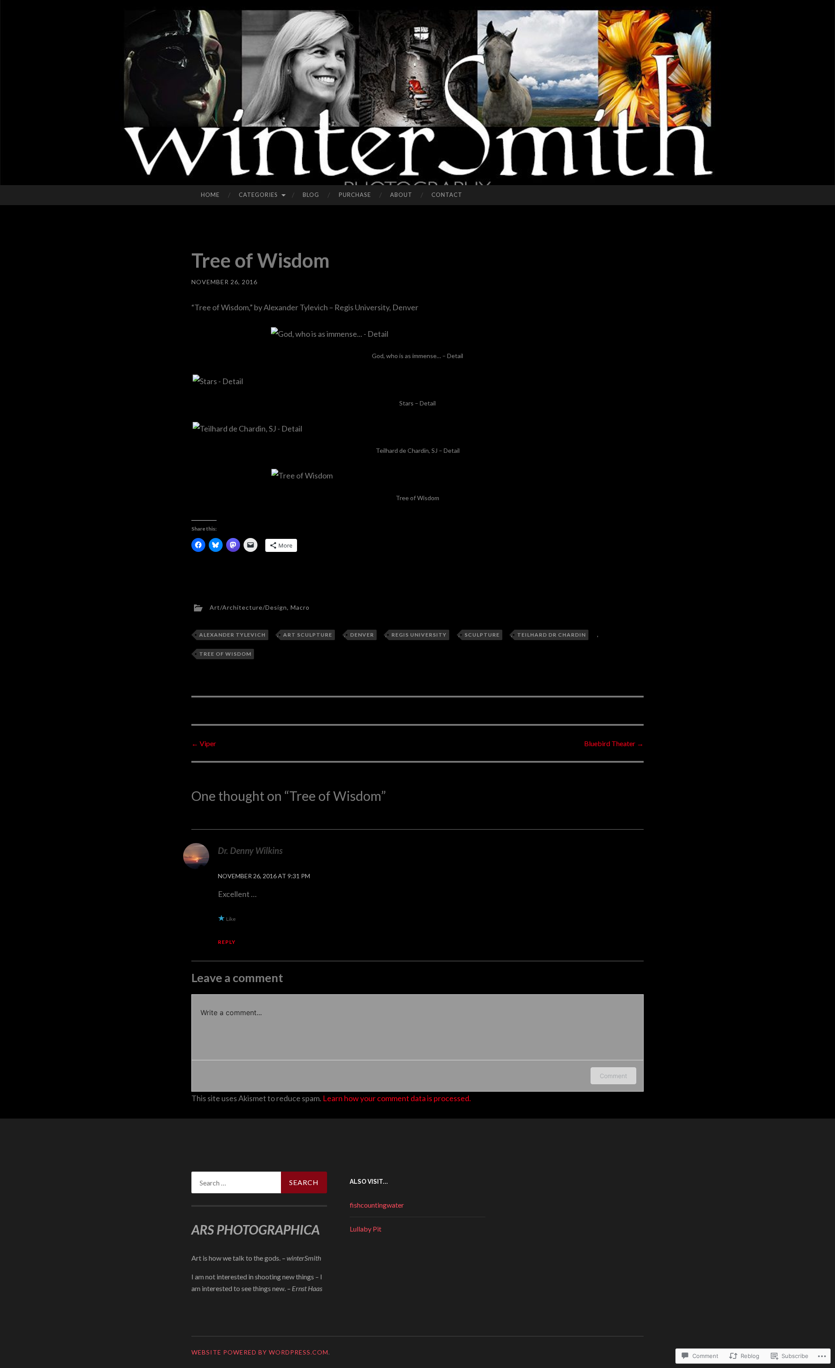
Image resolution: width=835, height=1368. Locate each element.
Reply (227, 942)
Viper (203, 743)
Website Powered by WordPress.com (259, 1352)
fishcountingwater (377, 1205)
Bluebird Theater (614, 743)
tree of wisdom (225, 654)
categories (258, 194)
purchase (355, 194)
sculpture (482, 634)
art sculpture (307, 634)
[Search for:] (259, 1182)
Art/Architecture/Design (248, 607)
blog (311, 194)
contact (446, 194)
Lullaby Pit (365, 1229)
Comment (613, 1075)
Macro (300, 607)
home (210, 194)
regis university (419, 634)
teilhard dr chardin (551, 634)
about (401, 194)
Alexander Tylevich (232, 634)
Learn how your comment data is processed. (397, 1098)
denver (362, 634)
